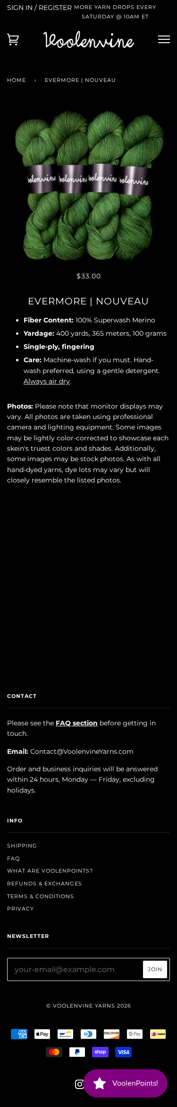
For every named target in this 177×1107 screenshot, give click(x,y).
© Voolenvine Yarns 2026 (88, 1005)
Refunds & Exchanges (44, 883)
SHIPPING (22, 845)
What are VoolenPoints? (50, 870)
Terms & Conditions (40, 896)
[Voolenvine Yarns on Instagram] (80, 1086)
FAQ (13, 858)
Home (16, 80)
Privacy (20, 908)
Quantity (88, 500)
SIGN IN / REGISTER (39, 7)
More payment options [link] (88, 601)
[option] (88, 187)
